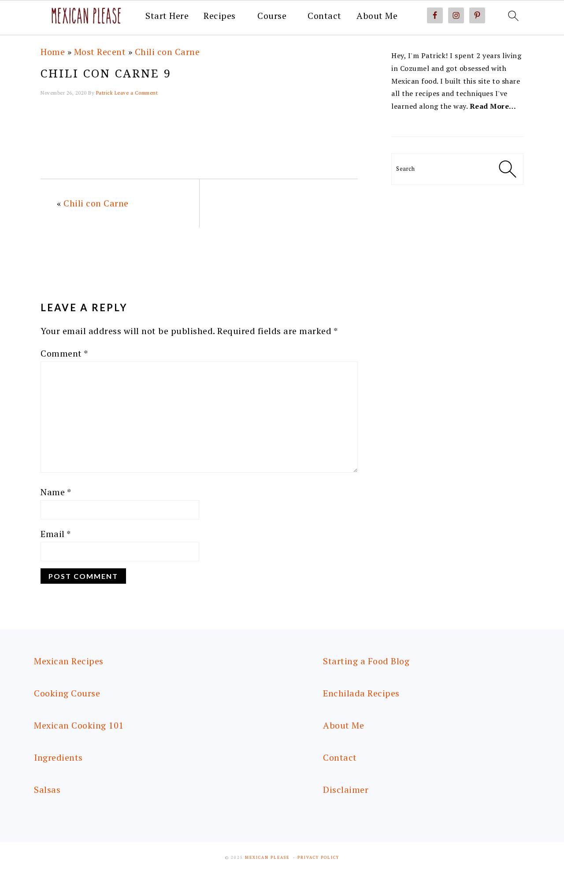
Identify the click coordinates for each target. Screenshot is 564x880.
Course (271, 16)
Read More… (493, 106)
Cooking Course (67, 693)
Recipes (220, 16)
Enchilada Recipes (361, 693)
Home (53, 52)
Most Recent (100, 52)
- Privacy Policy (316, 857)
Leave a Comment (136, 93)
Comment (64, 353)
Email (56, 534)
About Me (376, 16)
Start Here (167, 16)
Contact (324, 16)
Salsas (47, 789)
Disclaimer (345, 789)
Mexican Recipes (69, 661)
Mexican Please (267, 857)
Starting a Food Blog (366, 661)
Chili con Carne (167, 52)
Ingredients (58, 757)
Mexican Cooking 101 (79, 725)
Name (56, 492)
